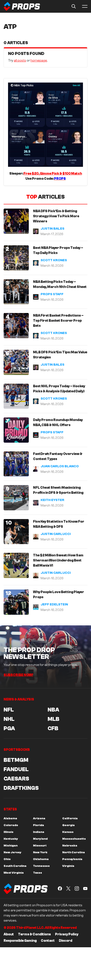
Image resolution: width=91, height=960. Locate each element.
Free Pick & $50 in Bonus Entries (53, 525)
